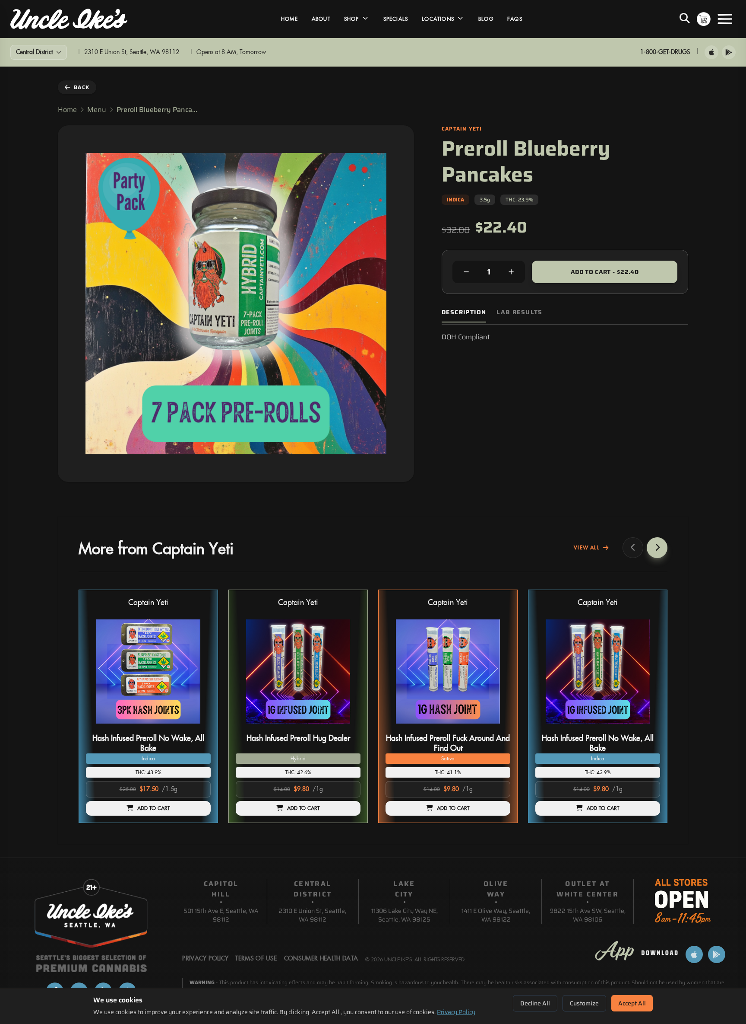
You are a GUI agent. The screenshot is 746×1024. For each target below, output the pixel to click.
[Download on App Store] (711, 52)
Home (289, 19)
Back (81, 87)
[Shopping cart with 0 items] (704, 19)
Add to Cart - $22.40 (605, 272)
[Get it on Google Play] (729, 52)
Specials (395, 19)
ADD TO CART (153, 808)
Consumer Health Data (321, 958)
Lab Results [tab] (519, 312)
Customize (584, 1003)
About (321, 19)
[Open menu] (725, 19)
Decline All (535, 1003)
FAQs (514, 19)
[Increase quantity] (511, 272)
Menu (96, 110)
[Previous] (633, 547)
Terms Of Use (256, 958)
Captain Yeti (148, 602)
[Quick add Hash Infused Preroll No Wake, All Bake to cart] (196, 727)
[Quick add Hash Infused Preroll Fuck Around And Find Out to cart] (496, 727)
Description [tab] (464, 312)
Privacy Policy (456, 1012)
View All (587, 548)
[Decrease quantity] (466, 272)
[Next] (657, 547)
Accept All (632, 1003)
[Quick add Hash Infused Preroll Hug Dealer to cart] (346, 727)
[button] (148, 706)
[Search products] (684, 19)
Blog (485, 19)
